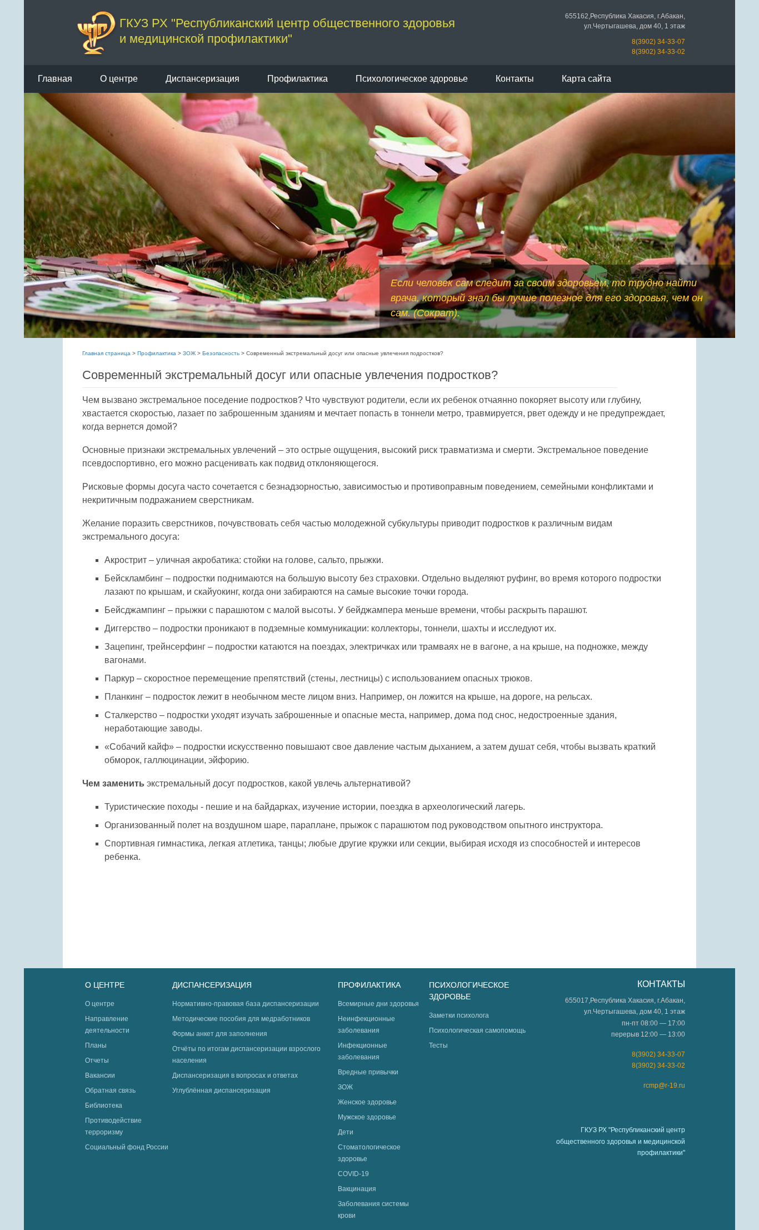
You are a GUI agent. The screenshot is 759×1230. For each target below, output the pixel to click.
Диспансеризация (202, 78)
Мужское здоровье (367, 1117)
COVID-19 (353, 1174)
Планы (96, 1045)
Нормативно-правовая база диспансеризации (245, 1004)
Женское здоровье (367, 1102)
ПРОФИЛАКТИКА (369, 984)
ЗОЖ (189, 353)
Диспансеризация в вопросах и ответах (235, 1075)
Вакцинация (357, 1189)
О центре (119, 78)
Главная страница (106, 353)
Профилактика (297, 78)
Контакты (515, 78)
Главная (55, 78)
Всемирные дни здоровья (378, 1004)
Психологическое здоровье (412, 78)
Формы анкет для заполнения (219, 1034)
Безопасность (220, 353)
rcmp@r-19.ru (664, 1085)
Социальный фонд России (126, 1147)
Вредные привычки (368, 1072)
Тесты (438, 1045)
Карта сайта (586, 78)
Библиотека (103, 1105)
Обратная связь (110, 1090)
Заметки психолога (459, 1015)
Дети (345, 1132)
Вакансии (100, 1075)
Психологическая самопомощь (477, 1030)
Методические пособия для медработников (241, 1019)
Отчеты (97, 1060)
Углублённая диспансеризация (221, 1090)
